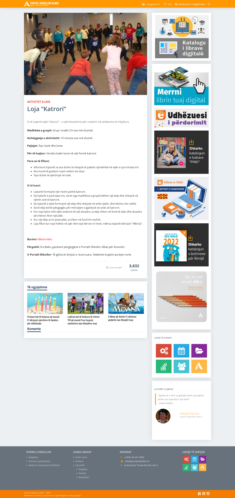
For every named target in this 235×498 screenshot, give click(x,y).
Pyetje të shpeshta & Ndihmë (44, 465)
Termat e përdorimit (39, 461)
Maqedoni (83, 477)
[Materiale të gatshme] (163, 350)
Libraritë (79, 465)
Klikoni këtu (45, 239)
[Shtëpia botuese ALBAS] (199, 366)
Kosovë (82, 473)
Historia (79, 461)
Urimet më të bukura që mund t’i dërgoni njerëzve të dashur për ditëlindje (43, 320)
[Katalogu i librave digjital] (199, 350)
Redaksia (33, 457)
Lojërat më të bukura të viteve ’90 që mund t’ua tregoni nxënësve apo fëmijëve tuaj (84, 320)
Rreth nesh (81, 457)
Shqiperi (83, 469)
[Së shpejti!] (181, 350)
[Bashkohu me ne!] (181, 366)
